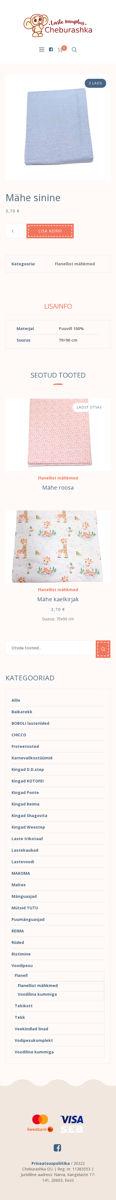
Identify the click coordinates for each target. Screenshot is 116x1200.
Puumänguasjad (28, 919)
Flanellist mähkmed (75, 263)
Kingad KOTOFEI (28, 781)
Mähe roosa (58, 487)
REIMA (18, 931)
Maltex (19, 884)
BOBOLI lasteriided (30, 723)
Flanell (21, 975)
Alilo (16, 700)
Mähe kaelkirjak (58, 599)
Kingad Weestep (28, 827)
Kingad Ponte (25, 792)
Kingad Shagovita (29, 815)
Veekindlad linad (31, 1028)
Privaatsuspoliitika (51, 1163)
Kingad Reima (25, 804)
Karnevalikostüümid (32, 758)
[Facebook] (51, 49)
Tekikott (24, 1005)
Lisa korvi (50, 231)
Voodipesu (22, 965)
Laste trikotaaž (27, 838)
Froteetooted (25, 746)
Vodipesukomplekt (34, 1040)
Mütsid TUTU (25, 907)
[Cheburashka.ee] (58, 25)
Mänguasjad (24, 896)
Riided (18, 942)
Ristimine (21, 954)
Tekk (20, 1017)
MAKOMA (21, 873)
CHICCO (19, 734)
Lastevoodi (23, 861)
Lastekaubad (25, 850)
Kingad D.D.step (28, 769)
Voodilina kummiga (37, 994)
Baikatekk (22, 711)
